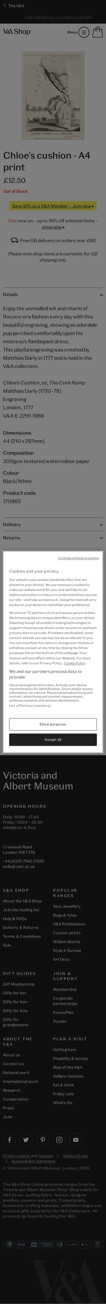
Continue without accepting (78, 558)
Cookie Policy (74, 663)
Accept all (53, 740)
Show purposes (52, 724)
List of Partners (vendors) (30, 705)
